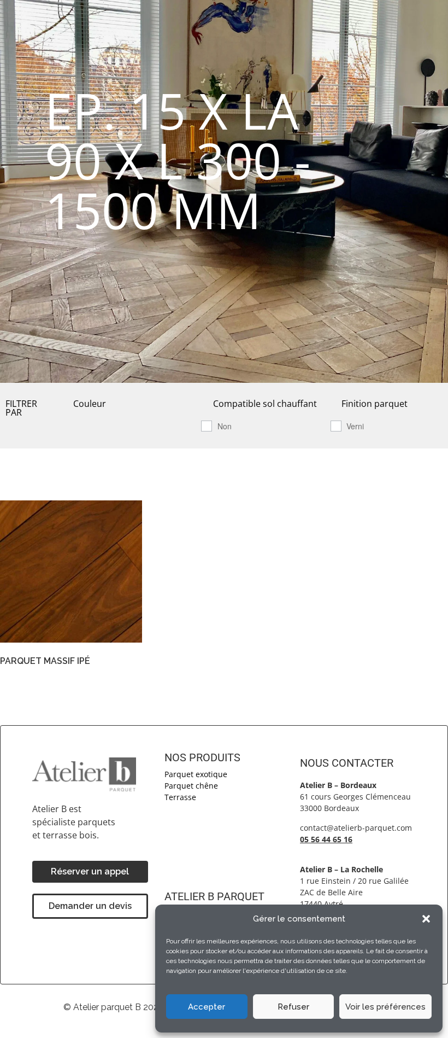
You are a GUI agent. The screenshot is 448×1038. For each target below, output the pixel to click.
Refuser (293, 1007)
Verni (355, 426)
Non (224, 426)
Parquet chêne (191, 785)
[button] (426, 918)
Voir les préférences (385, 1007)
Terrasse (180, 797)
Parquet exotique (195, 774)
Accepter (206, 1007)
